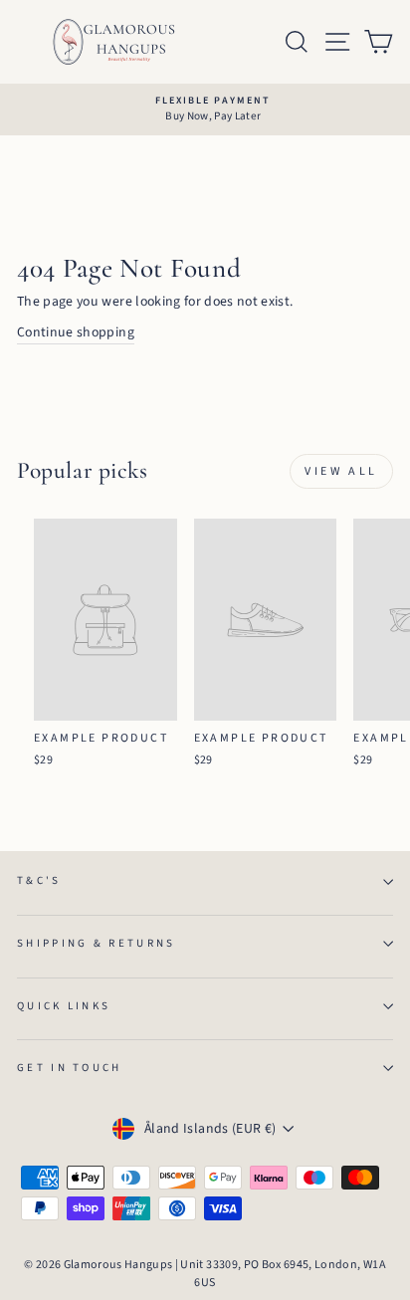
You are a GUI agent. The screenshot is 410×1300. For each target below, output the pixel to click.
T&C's (39, 880)
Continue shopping (75, 332)
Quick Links (63, 1005)
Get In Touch (69, 1067)
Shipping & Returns (96, 943)
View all (341, 471)
